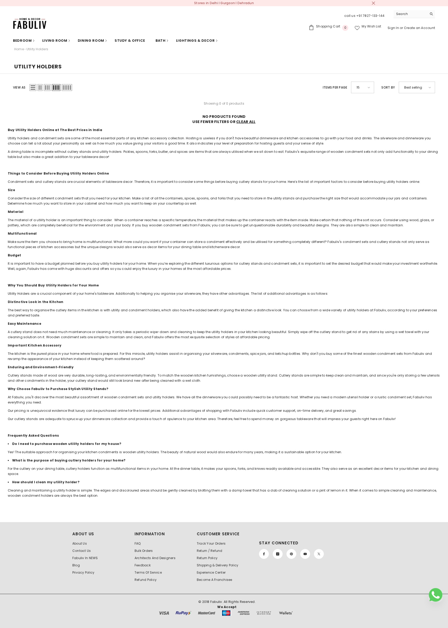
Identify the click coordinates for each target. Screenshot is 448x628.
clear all (246, 121)
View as (19, 87)
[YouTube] (305, 554)
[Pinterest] (291, 554)
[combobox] (410, 14)
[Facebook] (264, 554)
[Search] (414, 14)
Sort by (388, 87)
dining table (21, 151)
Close (373, 3)
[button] (33, 87)
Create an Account (419, 28)
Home (19, 49)
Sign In (394, 28)
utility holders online (403, 181)
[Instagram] (278, 554)
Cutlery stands (20, 375)
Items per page (335, 87)
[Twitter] (319, 554)
